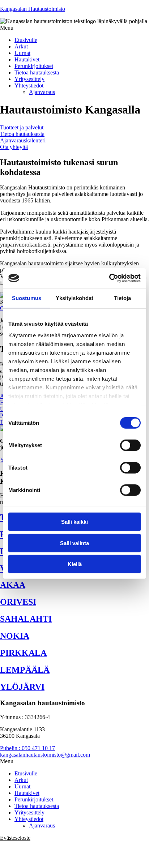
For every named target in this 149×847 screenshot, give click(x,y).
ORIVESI (18, 602)
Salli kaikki (74, 522)
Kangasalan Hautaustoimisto (32, 9)
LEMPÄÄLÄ (25, 670)
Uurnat (22, 53)
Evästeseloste (15, 838)
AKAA (12, 585)
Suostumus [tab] (26, 298)
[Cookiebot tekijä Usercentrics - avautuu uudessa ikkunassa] (109, 278)
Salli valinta (74, 543)
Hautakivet (26, 59)
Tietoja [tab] (122, 298)
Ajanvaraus (42, 92)
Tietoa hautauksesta (36, 72)
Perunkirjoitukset (33, 66)
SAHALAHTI (26, 619)
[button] (74, 28)
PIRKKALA (23, 653)
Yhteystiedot (28, 85)
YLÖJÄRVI (22, 687)
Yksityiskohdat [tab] (74, 298)
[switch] (130, 445)
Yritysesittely (29, 79)
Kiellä (75, 564)
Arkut (21, 46)
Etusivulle (25, 40)
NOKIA (14, 636)
